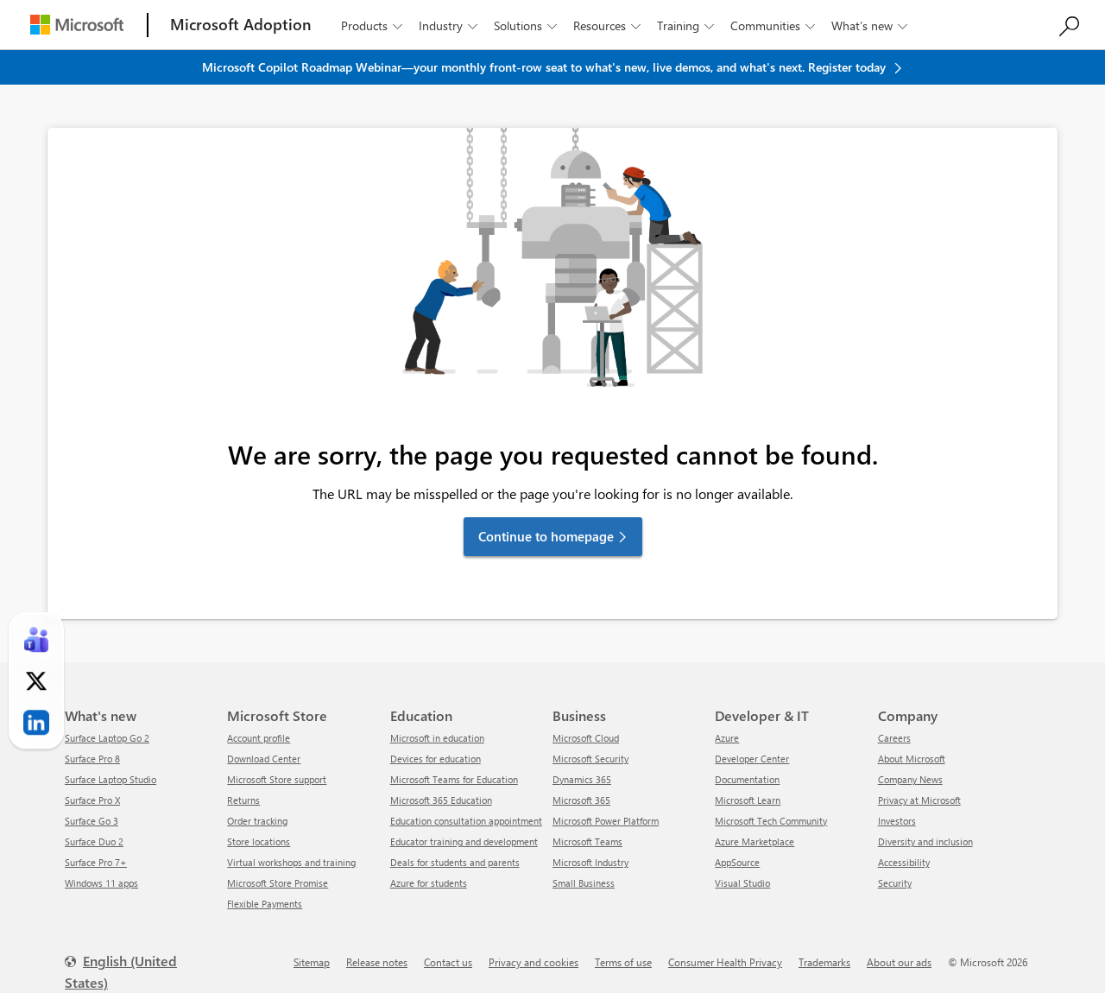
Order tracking (257, 820)
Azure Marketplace (754, 841)
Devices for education (435, 758)
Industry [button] (448, 25)
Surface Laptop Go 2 (107, 737)
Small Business (583, 882)
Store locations (258, 841)
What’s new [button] (869, 25)
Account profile (258, 737)
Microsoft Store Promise (277, 882)
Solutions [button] (525, 25)
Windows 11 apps (101, 882)
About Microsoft (911, 758)
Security (895, 882)
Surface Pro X (92, 800)
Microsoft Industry (590, 862)
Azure (727, 737)
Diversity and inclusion (925, 841)
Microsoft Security (590, 758)
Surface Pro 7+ (96, 862)
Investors (897, 820)
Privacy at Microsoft (919, 800)
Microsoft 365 (581, 800)
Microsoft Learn (747, 800)
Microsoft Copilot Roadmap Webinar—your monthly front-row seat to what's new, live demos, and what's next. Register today (545, 67)
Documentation (747, 779)
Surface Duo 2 (94, 841)
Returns (243, 800)
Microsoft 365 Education (441, 800)
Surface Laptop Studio (110, 779)
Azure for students (428, 882)
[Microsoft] (76, 24)
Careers (894, 737)
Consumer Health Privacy (725, 962)
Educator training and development (464, 841)
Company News (910, 779)
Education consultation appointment (466, 820)
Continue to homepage (546, 536)
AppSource (737, 862)
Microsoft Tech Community (771, 820)
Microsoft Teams (587, 841)
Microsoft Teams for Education (454, 779)
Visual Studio (742, 882)
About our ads (899, 962)
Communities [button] (772, 25)
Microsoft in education (437, 737)
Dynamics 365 (581, 779)
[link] (36, 640)
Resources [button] (607, 25)
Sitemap (312, 962)
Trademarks (824, 962)
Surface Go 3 (91, 820)
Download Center (263, 758)
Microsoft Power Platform (605, 820)
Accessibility (904, 862)
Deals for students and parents (455, 862)
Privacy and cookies (533, 962)
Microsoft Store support (276, 779)
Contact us (448, 962)
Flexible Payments (264, 903)
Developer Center (752, 758)
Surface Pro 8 (92, 758)
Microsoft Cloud (585, 737)
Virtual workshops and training (291, 862)
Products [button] (371, 25)
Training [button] (685, 25)
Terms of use (623, 962)
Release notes (376, 962)
